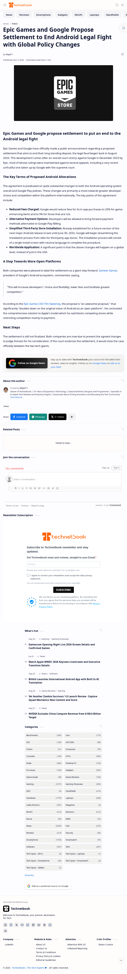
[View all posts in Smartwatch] (83, 840)
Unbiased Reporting (77, 948)
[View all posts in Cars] (83, 735)
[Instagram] (11, 925)
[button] (19, 417)
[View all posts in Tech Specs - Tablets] (44, 868)
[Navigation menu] (4, 5)
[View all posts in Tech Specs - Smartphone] (44, 861)
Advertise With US (76, 944)
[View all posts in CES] (44, 742)
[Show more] (29, 875)
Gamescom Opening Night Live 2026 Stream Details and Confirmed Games (62, 646)
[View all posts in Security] (83, 833)
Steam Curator (106, 944)
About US (40, 944)
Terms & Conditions (46, 952)
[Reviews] (24, 15)
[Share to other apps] (71, 417)
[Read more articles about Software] (53, 673)
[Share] (122, 54)
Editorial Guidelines (46, 960)
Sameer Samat (108, 270)
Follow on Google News (31, 363)
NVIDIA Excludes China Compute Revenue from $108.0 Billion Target (65, 715)
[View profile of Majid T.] (19, 388)
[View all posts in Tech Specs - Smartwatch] (83, 861)
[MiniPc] (78, 15)
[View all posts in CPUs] (83, 756)
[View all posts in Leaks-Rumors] (44, 805)
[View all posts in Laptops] (83, 798)
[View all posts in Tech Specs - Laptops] (83, 854)
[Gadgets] (62, 15)
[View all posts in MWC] (83, 819)
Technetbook (16, 397)
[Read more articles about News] (42, 656)
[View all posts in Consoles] (44, 756)
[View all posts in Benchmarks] (44, 735)
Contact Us (41, 948)
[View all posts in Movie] (44, 819)
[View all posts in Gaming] (44, 784)
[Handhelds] (112, 15)
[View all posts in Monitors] (83, 812)
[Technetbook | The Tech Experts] (20, 5)
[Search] (117, 5)
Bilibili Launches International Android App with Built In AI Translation (64, 681)
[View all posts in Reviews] (44, 833)
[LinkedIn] (50, 925)
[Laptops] (94, 15)
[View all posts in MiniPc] (44, 812)
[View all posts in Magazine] (83, 805)
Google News (99, 363)
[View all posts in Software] (44, 847)
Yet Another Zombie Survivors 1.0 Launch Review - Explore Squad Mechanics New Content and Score (63, 698)
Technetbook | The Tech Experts (28, 967)
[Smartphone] (43, 15)
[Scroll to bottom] (121, 960)
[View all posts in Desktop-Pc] (83, 763)
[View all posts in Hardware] (44, 798)
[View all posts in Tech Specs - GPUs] (44, 854)
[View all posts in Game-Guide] (44, 777)
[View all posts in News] (44, 826)
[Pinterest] (33, 925)
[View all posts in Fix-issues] (44, 770)
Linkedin (9, 944)
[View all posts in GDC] (44, 791)
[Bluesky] (39, 925)
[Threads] (44, 925)
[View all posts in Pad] (83, 826)
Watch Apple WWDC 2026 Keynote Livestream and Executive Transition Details (64, 663)
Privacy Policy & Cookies (48, 956)
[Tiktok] (27, 925)
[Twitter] (16, 925)
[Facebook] (5, 925)
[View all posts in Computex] (83, 749)
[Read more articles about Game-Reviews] (49, 690)
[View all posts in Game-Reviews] (83, 777)
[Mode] (122, 5)
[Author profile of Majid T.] (8, 54)
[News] (9, 15)
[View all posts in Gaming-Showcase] (83, 784)
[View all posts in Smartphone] (44, 840)
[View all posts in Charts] (44, 749)
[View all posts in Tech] (83, 847)
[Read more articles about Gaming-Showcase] (60, 639)
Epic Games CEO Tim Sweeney (42, 304)
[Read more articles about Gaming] (45, 639)
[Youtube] (22, 925)
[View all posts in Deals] (44, 763)
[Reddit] (5, 930)
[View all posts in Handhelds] (83, 791)
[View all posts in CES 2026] (83, 742)
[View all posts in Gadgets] (83, 770)
